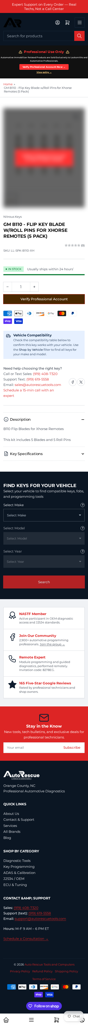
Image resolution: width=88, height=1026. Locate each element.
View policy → (44, 72)
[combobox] (44, 36)
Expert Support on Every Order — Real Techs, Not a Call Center (44, 6)
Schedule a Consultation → (26, 938)
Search (44, 582)
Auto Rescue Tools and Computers (49, 964)
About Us (11, 813)
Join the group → (52, 644)
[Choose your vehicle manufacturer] (83, 505)
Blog (7, 838)
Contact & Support (18, 819)
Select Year (12, 551)
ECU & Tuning (15, 885)
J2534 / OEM (13, 878)
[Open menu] (80, 23)
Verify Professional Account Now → (44, 66)
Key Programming (19, 866)
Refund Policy (42, 971)
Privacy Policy (20, 971)
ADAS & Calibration (19, 873)
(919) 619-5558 (37, 379)
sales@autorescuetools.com (38, 385)
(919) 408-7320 (45, 374)
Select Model (14, 528)
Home (8, 84)
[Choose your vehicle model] (83, 528)
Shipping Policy (66, 971)
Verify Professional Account (44, 299)
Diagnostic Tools (16, 860)
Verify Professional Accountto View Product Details (44, 158)
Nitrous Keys (12, 216)
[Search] (79, 36)
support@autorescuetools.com (40, 918)
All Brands (11, 831)
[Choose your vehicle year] (83, 551)
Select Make (13, 505)
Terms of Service (44, 979)
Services (10, 825)
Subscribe (71, 747)
